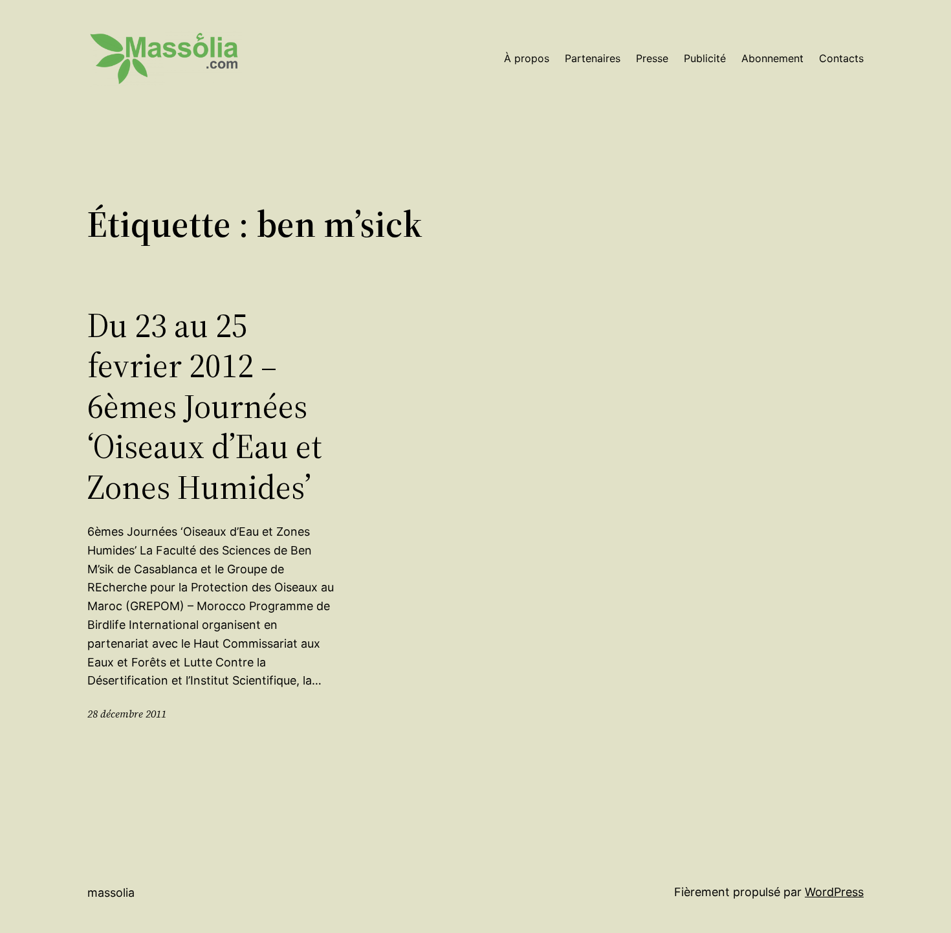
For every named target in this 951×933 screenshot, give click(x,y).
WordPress (834, 892)
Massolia (111, 892)
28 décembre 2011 (126, 714)
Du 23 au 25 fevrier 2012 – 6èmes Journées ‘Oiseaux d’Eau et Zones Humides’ (204, 406)
